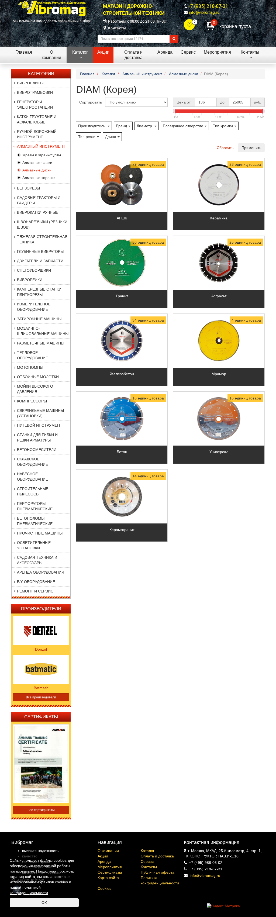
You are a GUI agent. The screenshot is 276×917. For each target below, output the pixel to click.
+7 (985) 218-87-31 (208, 6)
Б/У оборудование (36, 582)
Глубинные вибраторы (40, 251)
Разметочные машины (40, 343)
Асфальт (218, 296)
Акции (103, 856)
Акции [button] (103, 52)
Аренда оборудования (40, 572)
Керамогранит (121, 530)
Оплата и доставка (157, 856)
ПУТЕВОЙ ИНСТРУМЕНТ (39, 425)
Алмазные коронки (39, 177)
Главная (23, 52)
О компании (108, 851)
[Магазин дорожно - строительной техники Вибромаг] (52, 8)
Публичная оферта (157, 872)
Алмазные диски (36, 170)
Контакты (117, 28)
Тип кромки (223, 126)
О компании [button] (51, 55)
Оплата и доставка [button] (133, 55)
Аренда (104, 861)
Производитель (92, 126)
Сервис (147, 861)
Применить (251, 148)
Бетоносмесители (36, 449)
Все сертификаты (41, 810)
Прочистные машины (40, 533)
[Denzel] (41, 630)
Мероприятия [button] (217, 52)
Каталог (147, 851)
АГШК (122, 218)
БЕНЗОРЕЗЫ (28, 188)
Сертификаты (110, 872)
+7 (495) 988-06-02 (205, 862)
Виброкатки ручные (37, 212)
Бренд (121, 126)
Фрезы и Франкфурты (41, 155)
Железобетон (122, 374)
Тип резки (86, 137)
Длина (110, 137)
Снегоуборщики (34, 270)
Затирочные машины (39, 319)
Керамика (218, 218)
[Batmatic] (41, 669)
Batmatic (41, 688)
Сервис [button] (188, 52)
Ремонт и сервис (35, 591)
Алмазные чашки (37, 162)
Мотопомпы (30, 367)
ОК (44, 903)
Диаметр (145, 126)
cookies (60, 860)
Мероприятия (110, 867)
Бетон (122, 452)
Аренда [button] (164, 52)
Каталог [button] (80, 52)
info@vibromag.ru (204, 12)
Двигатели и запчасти (40, 261)
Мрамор (219, 374)
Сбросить (225, 148)
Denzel (41, 649)
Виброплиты (30, 83)
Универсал (218, 452)
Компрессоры (32, 401)
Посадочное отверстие (183, 126)
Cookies (104, 888)
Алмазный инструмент (41, 146)
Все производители (41, 697)
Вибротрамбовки (35, 92)
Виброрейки (29, 280)
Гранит (122, 296)
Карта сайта (108, 877)
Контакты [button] (250, 52)
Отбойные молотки (38, 377)
